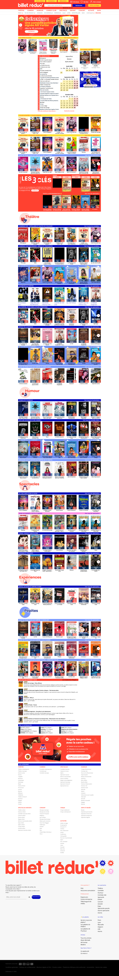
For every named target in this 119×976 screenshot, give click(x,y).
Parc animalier (63, 841)
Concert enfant (21, 815)
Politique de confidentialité (27, 967)
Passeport (26, 697)
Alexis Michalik (85, 940)
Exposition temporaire (86, 815)
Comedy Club (51, 10)
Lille (64, 13)
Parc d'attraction (64, 830)
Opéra (61, 773)
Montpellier (76, 13)
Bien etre (62, 849)
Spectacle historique (65, 782)
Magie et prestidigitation (66, 780)
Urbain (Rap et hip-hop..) (45, 832)
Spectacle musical (64, 775)
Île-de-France (29, 13)
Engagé (20, 800)
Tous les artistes (86, 938)
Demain (69, 59)
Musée (82, 810)
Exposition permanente (86, 812)
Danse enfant (21, 817)
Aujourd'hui (69, 56)
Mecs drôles (84, 780)
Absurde (83, 789)
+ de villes (89, 13)
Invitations (51, 1)
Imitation (83, 793)
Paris (20, 13)
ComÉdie (30, 10)
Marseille (101, 925)
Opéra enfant (21, 824)
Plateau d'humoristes (86, 776)
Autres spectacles (103, 910)
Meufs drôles (84, 782)
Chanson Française (44, 813)
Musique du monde (44, 812)
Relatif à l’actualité (85, 800)
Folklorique (42, 824)
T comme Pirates (28, 705)
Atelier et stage (64, 823)
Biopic (19, 784)
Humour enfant (22, 812)
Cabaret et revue (64, 771)
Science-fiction (21, 786)
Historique (20, 782)
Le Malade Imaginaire (29, 711)
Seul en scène (21, 773)
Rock (41, 828)
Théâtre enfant (21, 810)
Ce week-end (85, 951)
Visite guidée (63, 836)
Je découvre (35, 190)
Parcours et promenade (66, 838)
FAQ (82, 888)
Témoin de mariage (29, 683)
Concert (82, 10)
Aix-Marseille (48, 13)
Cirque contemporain (65, 812)
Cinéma (62, 828)
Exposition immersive (86, 813)
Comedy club (84, 771)
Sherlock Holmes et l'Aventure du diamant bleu (36, 718)
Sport (61, 839)
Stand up (83, 778)
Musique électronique (45, 819)
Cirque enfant (21, 826)
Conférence (63, 834)
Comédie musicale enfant (24, 813)
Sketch (82, 791)
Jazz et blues (43, 817)
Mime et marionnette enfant (25, 821)
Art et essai (21, 787)
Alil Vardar (84, 942)
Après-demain (69, 61)
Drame (20, 775)
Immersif (62, 850)
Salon (61, 845)
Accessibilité (90, 967)
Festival (41, 826)
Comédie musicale (64, 769)
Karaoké (62, 847)
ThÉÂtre (21, 10)
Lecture (20, 789)
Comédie (101, 890)
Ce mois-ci (84, 953)
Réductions (63, 1)
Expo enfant (21, 823)
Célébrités (20, 795)
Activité (91, 10)
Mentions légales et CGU (44, 967)
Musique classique (44, 810)
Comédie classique (44, 773)
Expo (99, 10)
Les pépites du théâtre (85, 925)
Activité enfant (21, 828)
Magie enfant (21, 819)
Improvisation (84, 775)
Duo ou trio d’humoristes (87, 773)
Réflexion (20, 793)
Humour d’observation (86, 784)
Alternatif (83, 797)
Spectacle (63, 10)
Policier (20, 802)
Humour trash (84, 787)
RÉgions (98, 13)
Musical (20, 791)
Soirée (62, 832)
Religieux (42, 815)
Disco (41, 834)
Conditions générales (12, 967)
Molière (83, 945)
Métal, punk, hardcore (45, 821)
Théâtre (100, 888)
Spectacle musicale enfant (24, 830)
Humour (40, 10)
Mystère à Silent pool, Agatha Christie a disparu (36, 690)
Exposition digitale (85, 817)
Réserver (57, 186)
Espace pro (84, 897)
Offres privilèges (94, 5)
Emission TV (63, 827)
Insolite (62, 852)
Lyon (68, 13)
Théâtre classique (22, 771)
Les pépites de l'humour (85, 930)
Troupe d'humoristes (86, 769)
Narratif (83, 798)
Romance (20, 778)
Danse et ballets (64, 778)
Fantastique (21, 780)
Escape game (63, 825)
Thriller (20, 804)
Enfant (73, 10)
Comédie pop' (43, 771)
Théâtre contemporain (23, 769)
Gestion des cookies (101, 967)
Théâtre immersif (22, 797)
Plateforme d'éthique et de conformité (74, 967)
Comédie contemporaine (46, 769)
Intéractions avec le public (87, 795)
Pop (41, 830)
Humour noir (84, 786)
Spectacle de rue (64, 786)
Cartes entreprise (86, 899)
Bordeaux (57, 13)
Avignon (40, 13)
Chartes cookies (57, 967)
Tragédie (20, 776)
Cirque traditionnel (64, 810)
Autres (100, 913)
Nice (83, 13)
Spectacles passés (104, 908)
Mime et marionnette (65, 776)
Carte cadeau (40, 1)
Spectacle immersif (65, 784)
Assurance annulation (88, 890)
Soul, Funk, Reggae (44, 823)
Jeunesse (20, 798)
